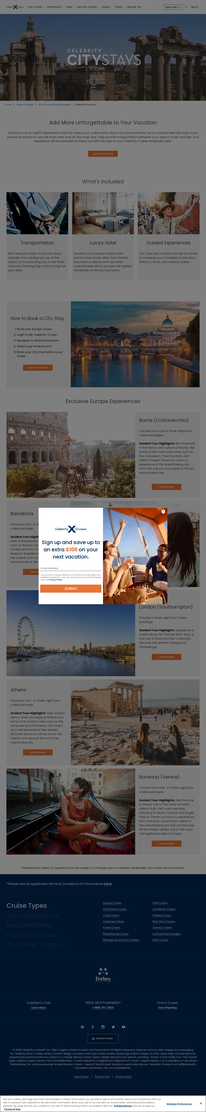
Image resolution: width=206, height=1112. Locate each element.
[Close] (200, 1103)
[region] (103, 1103)
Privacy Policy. (56, 579)
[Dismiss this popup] (163, 511)
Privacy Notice (123, 1106)
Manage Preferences (179, 1104)
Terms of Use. (12, 1109)
